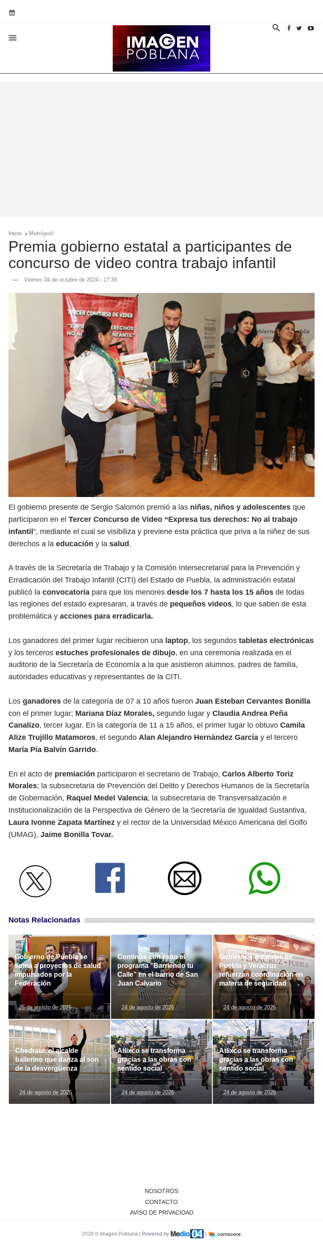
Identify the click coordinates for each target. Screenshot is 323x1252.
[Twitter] (299, 28)
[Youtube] (311, 28)
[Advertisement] (161, 149)
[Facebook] (289, 28)
